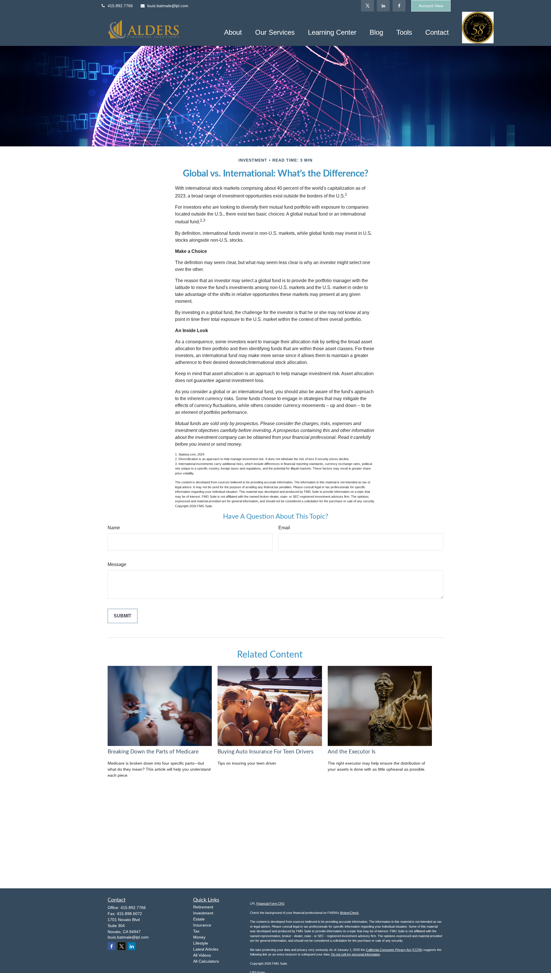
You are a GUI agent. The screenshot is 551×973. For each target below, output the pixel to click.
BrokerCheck (349, 912)
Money (199, 937)
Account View (431, 5)
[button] (233, 32)
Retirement (203, 907)
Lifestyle (200, 943)
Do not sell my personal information (355, 954)
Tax (196, 931)
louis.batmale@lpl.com (167, 5)
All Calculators (206, 961)
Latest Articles (205, 949)
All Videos (202, 955)
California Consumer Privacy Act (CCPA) (394, 949)
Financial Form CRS (270, 903)
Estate (199, 919)
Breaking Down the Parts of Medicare (153, 752)
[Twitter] (367, 5)
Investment (203, 913)
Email (284, 527)
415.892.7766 (120, 5)
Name (114, 527)
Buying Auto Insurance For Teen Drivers (265, 752)
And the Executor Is (351, 752)
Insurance (202, 925)
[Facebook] (399, 5)
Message (117, 564)
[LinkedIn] (383, 5)
